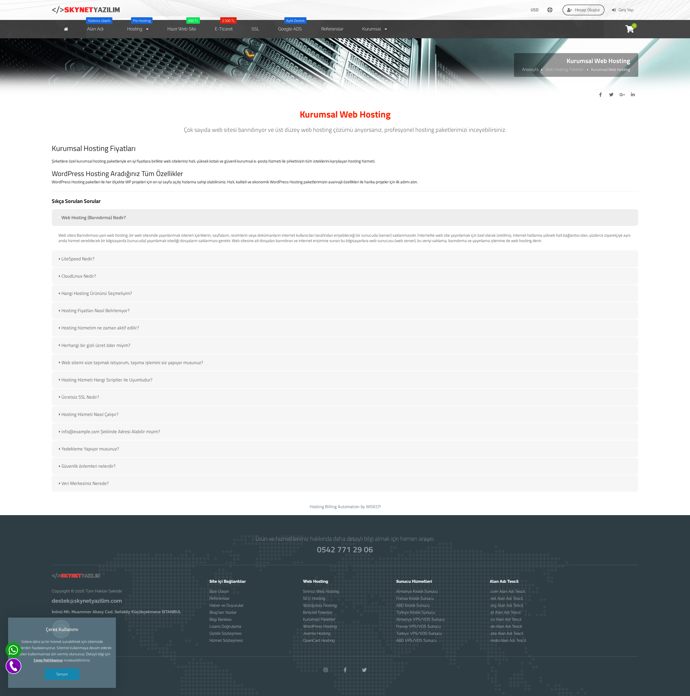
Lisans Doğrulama (225, 626)
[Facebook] (345, 670)
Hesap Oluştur (587, 10)
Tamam (62, 674)
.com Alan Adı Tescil (507, 591)
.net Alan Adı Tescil (506, 598)
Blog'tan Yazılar (223, 612)
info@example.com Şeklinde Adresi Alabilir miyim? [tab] (110, 431)
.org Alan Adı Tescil (506, 605)
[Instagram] (326, 670)
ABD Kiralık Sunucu (413, 605)
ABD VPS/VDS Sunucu (416, 640)
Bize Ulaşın (219, 591)
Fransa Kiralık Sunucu (415, 598)
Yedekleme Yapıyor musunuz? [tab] (90, 448)
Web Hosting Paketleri (564, 69)
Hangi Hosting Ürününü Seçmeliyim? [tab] (96, 293)
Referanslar (219, 598)
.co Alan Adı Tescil (506, 619)
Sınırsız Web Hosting (321, 591)
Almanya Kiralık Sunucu (417, 591)
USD (535, 9)
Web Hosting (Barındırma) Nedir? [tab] (93, 217)
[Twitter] (364, 670)
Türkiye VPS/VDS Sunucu (419, 633)
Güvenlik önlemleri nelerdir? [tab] (88, 466)
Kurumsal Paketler (319, 619)
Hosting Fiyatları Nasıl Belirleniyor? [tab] (95, 310)
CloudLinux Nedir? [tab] (78, 276)
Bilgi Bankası (220, 619)
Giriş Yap (625, 10)
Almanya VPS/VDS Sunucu (420, 619)
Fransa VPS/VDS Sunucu (418, 626)
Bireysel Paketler (318, 612)
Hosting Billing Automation (335, 506)
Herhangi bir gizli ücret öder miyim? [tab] (95, 345)
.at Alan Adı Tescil (505, 612)
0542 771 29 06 (345, 549)
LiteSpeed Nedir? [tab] (78, 258)
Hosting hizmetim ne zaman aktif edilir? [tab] (100, 327)
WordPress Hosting (320, 626)
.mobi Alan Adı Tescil (508, 640)
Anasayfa (530, 69)
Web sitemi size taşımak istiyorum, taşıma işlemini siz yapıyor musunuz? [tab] (132, 362)
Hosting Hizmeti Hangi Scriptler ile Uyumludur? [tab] (107, 379)
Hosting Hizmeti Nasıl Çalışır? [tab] (90, 414)
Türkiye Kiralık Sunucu (415, 612)
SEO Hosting (314, 598)
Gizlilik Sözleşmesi (225, 633)
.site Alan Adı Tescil (506, 633)
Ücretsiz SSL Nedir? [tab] (80, 397)
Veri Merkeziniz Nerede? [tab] (85, 483)
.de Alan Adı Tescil (506, 626)
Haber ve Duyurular (226, 605)
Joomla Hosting (316, 633)
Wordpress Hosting (320, 605)
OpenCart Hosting (319, 640)
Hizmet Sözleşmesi (226, 640)
